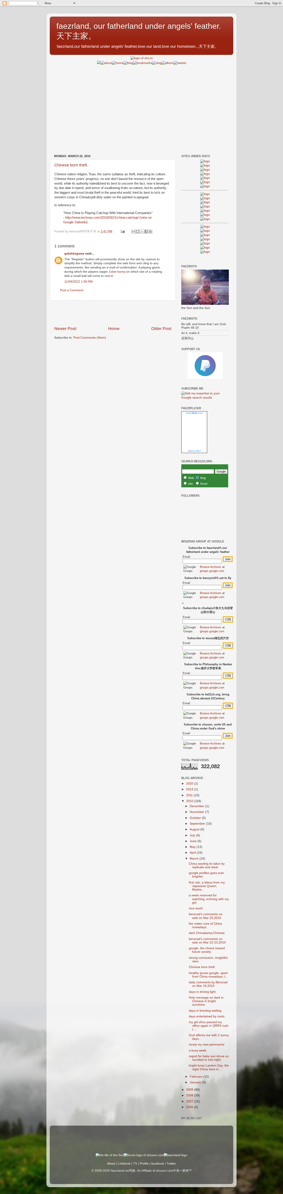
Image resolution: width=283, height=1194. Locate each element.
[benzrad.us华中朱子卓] (205, 165)
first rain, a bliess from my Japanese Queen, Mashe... (207, 886)
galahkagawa (74, 253)
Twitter (171, 1163)
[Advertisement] (141, 96)
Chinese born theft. (71, 165)
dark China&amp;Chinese (207, 933)
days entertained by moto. (207, 1016)
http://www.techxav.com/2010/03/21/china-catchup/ (102, 217)
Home (114, 328)
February (196, 1076)
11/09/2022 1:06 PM (78, 281)
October (196, 818)
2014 (190, 789)
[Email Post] (122, 231)
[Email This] (133, 231)
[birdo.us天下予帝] (205, 214)
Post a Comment (71, 290)
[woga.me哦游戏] (205, 239)
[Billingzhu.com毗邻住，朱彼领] (205, 198)
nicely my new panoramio (206, 1044)
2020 (190, 783)
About (111, 1163)
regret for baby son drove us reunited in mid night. (209, 1058)
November (197, 812)
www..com (194, 413)
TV (135, 1163)
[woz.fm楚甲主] (205, 251)
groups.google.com (212, 571)
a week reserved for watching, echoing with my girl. (209, 899)
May (193, 847)
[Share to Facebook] (146, 231)
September (198, 823)
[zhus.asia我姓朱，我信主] (205, 177)
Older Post (161, 328)
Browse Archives (210, 567)
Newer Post (65, 328)
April (193, 852)
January (196, 1082)
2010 (190, 801)
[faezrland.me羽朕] (205, 174)
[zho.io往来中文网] (205, 169)
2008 (190, 1095)
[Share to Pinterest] (150, 231)
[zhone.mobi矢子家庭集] (205, 210)
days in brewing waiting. (205, 1010)
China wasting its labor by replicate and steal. (207, 865)
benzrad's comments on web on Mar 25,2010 (205, 915)
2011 (190, 795)
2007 (190, 1101)
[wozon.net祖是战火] (205, 226)
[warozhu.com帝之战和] (205, 247)
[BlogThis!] (138, 231)
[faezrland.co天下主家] (205, 230)
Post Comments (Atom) (89, 337)
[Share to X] (142, 231)
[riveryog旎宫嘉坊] (205, 186)
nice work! (196, 908)
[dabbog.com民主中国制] (205, 235)
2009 (190, 1089)
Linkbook (124, 1163)
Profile (144, 1163)
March (194, 858)
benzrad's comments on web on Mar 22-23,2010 (207, 940)
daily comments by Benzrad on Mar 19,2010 (208, 984)
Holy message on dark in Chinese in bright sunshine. (206, 1001)
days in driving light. (202, 991)
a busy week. (198, 1050)
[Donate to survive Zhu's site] (205, 378)
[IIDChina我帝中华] (205, 206)
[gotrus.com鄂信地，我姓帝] (205, 194)
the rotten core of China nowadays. (205, 925)
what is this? (194, 450)
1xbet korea (117, 271)
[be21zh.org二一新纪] (205, 161)
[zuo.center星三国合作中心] (205, 243)
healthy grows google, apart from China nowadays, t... (208, 974)
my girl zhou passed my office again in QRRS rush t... (208, 1025)
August (195, 829)
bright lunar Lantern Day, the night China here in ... (209, 1067)
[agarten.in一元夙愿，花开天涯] (205, 182)
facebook (157, 1163)
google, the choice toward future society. (207, 950)
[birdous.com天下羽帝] (205, 219)
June (193, 841)
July (193, 835)
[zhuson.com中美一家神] (205, 202)
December (197, 806)
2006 (190, 1107)
